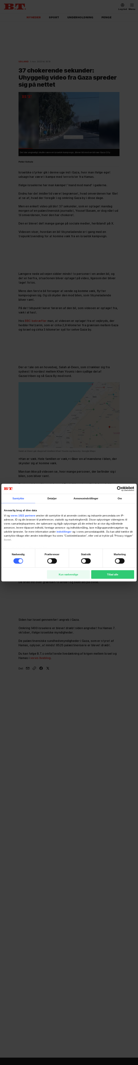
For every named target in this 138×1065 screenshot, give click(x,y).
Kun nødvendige (68, 574)
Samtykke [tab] (18, 498)
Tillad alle (112, 574)
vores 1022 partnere (23, 515)
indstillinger (64, 531)
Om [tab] (120, 498)
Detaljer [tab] (52, 498)
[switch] (52, 561)
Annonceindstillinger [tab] (86, 498)
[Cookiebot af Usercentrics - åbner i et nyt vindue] (119, 488)
